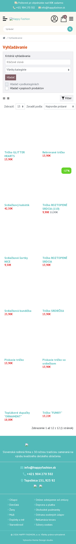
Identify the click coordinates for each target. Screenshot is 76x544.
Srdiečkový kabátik (16, 205)
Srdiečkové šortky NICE (16, 259)
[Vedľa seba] (4, 98)
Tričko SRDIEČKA (53, 311)
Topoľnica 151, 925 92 (39, 480)
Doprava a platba (45, 504)
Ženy (12, 509)
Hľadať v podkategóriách (24, 84)
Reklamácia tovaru (46, 519)
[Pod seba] (8, 98)
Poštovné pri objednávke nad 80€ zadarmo (40, 2)
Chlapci (13, 499)
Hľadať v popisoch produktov (27, 88)
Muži (11, 514)
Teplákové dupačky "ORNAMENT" (17, 414)
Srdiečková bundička (17, 311)
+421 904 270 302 (25, 7)
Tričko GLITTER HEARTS (14, 154)
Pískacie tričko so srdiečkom (54, 361)
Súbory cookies (44, 524)
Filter (68, 98)
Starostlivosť (16, 524)
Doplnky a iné (16, 519)
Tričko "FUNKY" (52, 412)
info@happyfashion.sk (53, 7)
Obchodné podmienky (48, 509)
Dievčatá (14, 504)
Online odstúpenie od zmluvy (52, 499)
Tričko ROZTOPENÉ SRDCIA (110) (54, 206)
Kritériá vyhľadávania (17, 56)
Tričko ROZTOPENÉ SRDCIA (54, 259)
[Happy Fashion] (20, 19)
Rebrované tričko (53, 152)
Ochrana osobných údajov (50, 514)
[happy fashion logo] (38, 444)
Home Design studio (42, 540)
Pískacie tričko (14, 360)
